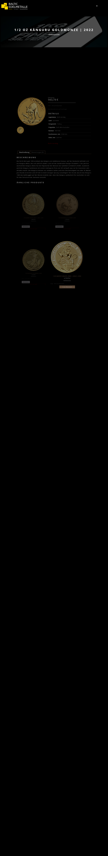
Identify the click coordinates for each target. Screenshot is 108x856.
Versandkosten (57, 105)
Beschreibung (24, 152)
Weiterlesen (26, 226)
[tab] (24, 152)
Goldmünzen (54, 34)
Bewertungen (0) (37, 152)
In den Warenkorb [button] (67, 287)
